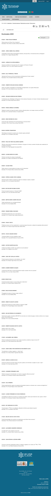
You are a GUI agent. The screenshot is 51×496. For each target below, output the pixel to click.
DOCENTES (37, 16)
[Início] (5, 6)
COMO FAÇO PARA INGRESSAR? (21, 16)
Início (3, 16)
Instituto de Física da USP (13, 7)
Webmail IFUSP (41, 1)
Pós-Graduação (13, 6)
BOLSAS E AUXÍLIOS (6, 19)
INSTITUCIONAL (9, 16)
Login (47, 1)
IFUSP (29, 492)
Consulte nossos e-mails (42, 484)
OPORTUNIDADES (15, 19)
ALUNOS (31, 16)
